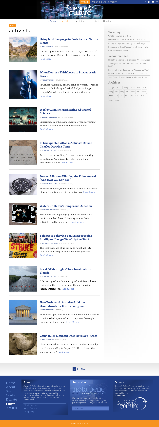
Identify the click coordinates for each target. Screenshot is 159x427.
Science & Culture (49, 150)
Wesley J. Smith (48, 47)
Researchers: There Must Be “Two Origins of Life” (128, 47)
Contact (12, 395)
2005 (111, 100)
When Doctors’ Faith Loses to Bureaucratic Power (68, 74)
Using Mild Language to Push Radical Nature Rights (69, 40)
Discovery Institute (80, 423)
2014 (139, 91)
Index (108, 21)
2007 (139, 96)
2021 (138, 87)
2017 (122, 91)
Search (11, 391)
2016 (128, 91)
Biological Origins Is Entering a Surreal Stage (126, 43)
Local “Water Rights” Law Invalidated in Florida (66, 270)
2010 (121, 96)
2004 (117, 100)
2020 (144, 87)
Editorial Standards (30, 405)
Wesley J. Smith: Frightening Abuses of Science (65, 111)
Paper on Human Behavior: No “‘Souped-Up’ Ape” (128, 70)
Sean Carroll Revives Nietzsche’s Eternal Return (127, 77)
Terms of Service (30, 408)
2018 (117, 91)
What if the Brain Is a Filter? (119, 36)
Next (83, 369)
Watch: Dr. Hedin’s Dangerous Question (66, 206)
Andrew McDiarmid (50, 117)
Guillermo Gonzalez (50, 243)
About (95, 2)
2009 (127, 96)
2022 (133, 87)
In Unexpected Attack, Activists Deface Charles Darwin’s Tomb (66, 144)
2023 (126, 87)
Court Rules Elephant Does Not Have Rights (68, 335)
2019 (111, 91)
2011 (116, 96)
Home (10, 382)
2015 (133, 91)
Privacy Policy (28, 411)
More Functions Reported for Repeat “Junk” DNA (128, 73)
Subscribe (112, 2)
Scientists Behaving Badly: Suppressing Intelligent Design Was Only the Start (66, 237)
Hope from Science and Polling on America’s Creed (129, 60)
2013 (144, 91)
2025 (111, 87)
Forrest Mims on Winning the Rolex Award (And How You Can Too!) (68, 178)
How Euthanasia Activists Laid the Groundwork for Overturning (62, 304)
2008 (133, 96)
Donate (102, 2)
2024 (118, 87)
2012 (111, 96)
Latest (96, 21)
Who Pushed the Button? (118, 50)
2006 (145, 96)
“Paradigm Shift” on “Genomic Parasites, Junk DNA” (127, 64)
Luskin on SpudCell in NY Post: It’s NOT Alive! (126, 39)
